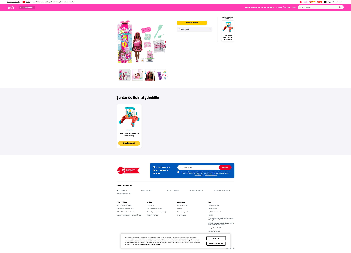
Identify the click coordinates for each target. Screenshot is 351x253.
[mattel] (301, 2)
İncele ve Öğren (122, 202)
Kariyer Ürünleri (283, 7)
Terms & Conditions (158, 242)
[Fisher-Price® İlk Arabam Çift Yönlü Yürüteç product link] (227, 27)
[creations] (327, 2)
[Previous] (119, 42)
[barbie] (305, 2)
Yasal (209, 202)
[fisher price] (320, 2)
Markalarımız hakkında (124, 185)
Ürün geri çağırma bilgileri (54, 2)
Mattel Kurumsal (38, 2)
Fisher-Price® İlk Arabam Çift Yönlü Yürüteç (227, 37)
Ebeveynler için (70, 2)
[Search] (340, 7)
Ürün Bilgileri (184, 29)
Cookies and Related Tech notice (150, 244)
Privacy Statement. (211, 175)
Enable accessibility (13, 2)
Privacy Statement (191, 240)
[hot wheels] (312, 2)
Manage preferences (216, 243)
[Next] (165, 42)
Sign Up (225, 167)
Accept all (216, 238)
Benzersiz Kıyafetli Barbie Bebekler (259, 7)
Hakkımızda (181, 202)
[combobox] (321, 7)
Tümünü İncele (26, 7)
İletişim (149, 202)
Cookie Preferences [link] (214, 231)
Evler (294, 7)
